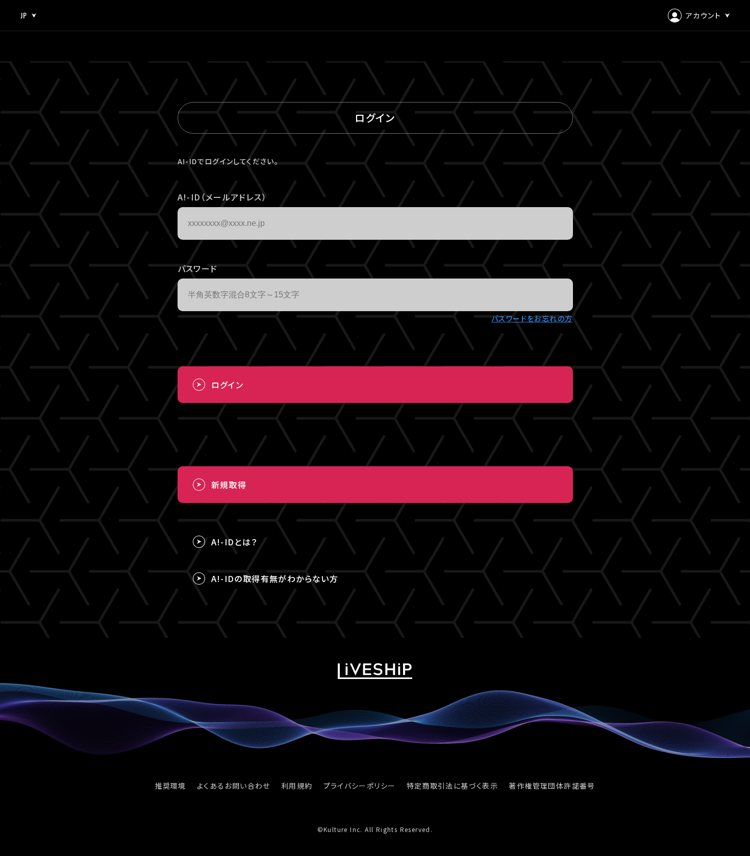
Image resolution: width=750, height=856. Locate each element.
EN (25, 59)
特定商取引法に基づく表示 (452, 786)
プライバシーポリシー (359, 786)
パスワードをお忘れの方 (531, 318)
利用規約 (297, 786)
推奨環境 (170, 786)
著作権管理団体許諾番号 (552, 786)
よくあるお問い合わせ (233, 786)
